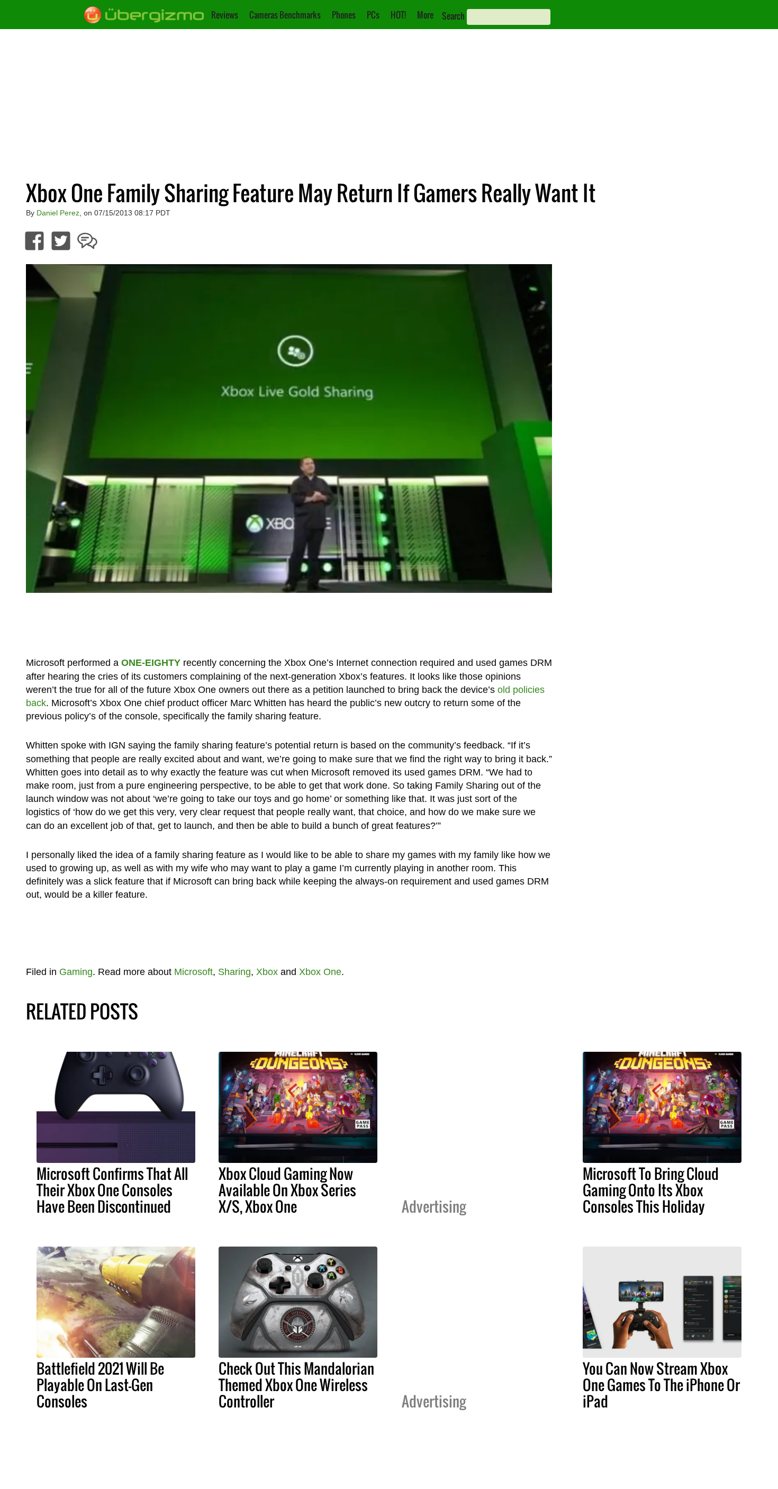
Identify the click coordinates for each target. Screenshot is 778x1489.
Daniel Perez (58, 213)
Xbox (267, 972)
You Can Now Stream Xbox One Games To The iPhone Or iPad (661, 1385)
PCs (373, 14)
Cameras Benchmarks (285, 14)
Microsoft (193, 972)
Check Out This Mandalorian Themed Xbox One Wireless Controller (296, 1385)
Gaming (76, 972)
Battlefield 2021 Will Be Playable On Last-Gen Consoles (100, 1385)
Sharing (234, 972)
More (425, 14)
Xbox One (320, 972)
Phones (344, 14)
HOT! (398, 14)
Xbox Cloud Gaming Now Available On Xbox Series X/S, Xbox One (287, 1190)
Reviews (224, 14)
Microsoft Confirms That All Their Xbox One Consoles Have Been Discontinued (112, 1190)
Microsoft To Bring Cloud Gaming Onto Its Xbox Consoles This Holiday (651, 1190)
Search (453, 16)
